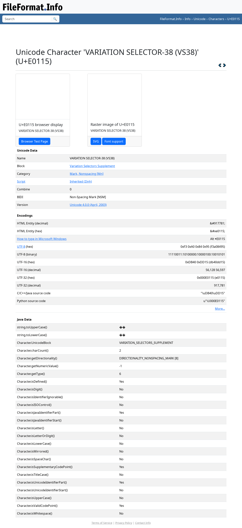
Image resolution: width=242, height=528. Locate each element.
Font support (114, 141)
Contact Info (143, 523)
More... (220, 309)
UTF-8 (21, 247)
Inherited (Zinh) (81, 181)
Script (21, 181)
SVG (96, 141)
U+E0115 (233, 19)
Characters (216, 19)
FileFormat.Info (171, 19)
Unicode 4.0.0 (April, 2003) (88, 205)
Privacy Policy (123, 523)
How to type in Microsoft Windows (42, 239)
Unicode (200, 19)
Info (188, 19)
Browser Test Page (34, 141)
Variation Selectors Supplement (92, 166)
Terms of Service (102, 523)
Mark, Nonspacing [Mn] (86, 174)
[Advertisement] (123, 35)
